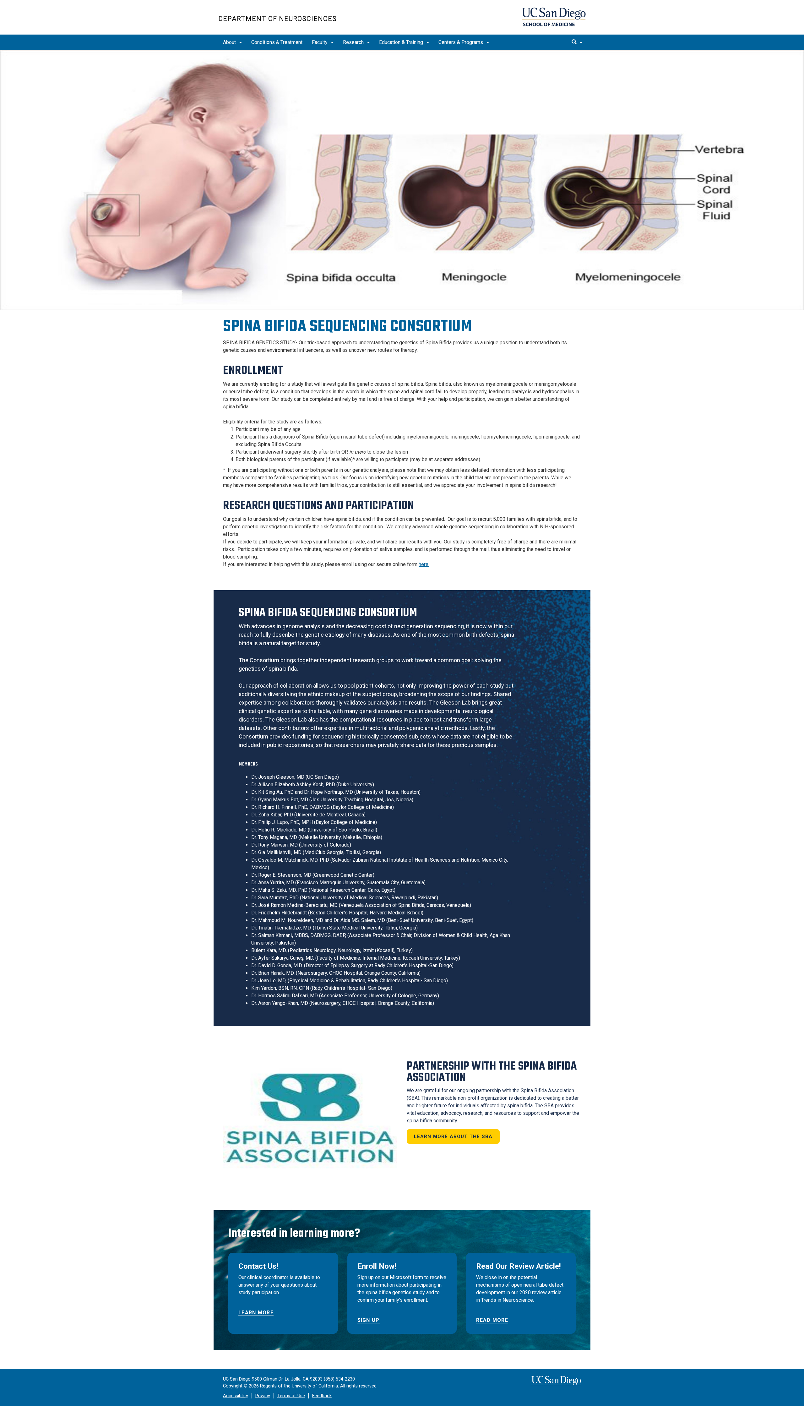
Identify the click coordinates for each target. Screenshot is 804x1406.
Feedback (322, 1395)
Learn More (256, 1313)
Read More (492, 1320)
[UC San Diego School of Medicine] (554, 17)
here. (424, 564)
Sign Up (368, 1320)
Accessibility (235, 1395)
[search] (577, 42)
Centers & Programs (461, 42)
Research (354, 42)
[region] (402, 180)
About (230, 42)
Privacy (262, 1395)
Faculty (320, 42)
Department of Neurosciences (277, 19)
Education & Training (401, 42)
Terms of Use (291, 1395)
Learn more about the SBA (453, 1136)
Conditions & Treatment (276, 42)
